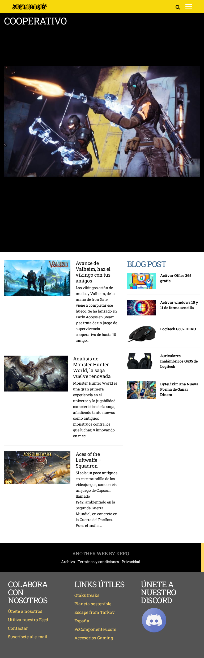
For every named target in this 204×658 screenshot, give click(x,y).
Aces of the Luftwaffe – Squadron (88, 460)
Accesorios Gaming (93, 637)
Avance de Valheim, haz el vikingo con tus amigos (93, 272)
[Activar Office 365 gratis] (141, 281)
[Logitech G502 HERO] (141, 334)
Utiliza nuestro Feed (28, 619)
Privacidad (131, 562)
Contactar (18, 628)
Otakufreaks (86, 595)
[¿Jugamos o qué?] (29, 9)
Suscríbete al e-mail (27, 636)
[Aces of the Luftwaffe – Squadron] (37, 467)
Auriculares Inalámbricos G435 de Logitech (179, 361)
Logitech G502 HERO (178, 328)
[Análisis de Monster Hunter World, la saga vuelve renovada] (36, 374)
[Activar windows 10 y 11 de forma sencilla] (141, 308)
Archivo (68, 562)
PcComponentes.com (95, 629)
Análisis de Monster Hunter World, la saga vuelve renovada (92, 367)
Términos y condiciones (98, 562)
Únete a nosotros (25, 611)
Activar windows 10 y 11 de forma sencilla (179, 305)
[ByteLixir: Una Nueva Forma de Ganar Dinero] (141, 390)
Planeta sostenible (92, 603)
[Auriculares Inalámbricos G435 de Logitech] (141, 361)
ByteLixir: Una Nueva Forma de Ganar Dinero (179, 389)
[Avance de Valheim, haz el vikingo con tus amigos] (37, 278)
